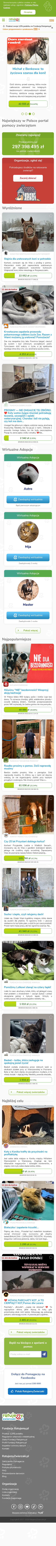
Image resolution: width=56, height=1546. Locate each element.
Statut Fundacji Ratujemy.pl (14, 1439)
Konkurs (6, 1495)
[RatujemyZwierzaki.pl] (14, 19)
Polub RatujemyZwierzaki (29, 1391)
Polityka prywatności (11, 1467)
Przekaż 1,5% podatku (12, 1433)
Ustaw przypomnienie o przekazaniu (18, 29)
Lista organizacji (9, 1492)
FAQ (4, 1470)
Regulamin (7, 1464)
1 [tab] (22, 114)
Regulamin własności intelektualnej (18, 1436)
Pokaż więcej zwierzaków (31, 1092)
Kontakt (5, 1448)
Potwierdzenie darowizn (13, 1473)
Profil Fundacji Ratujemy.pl (14, 1442)
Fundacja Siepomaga (11, 1498)
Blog (4, 1476)
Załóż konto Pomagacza (13, 1461)
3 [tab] (30, 114)
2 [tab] (26, 114)
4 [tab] (33, 114)
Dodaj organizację (10, 1489)
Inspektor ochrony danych (14, 1445)
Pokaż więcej (30, 630)
